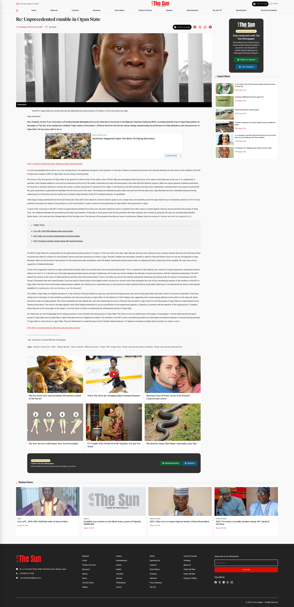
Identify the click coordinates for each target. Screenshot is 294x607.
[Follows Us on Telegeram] (210, 27)
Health (118, 569)
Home (33, 10)
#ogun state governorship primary (168, 347)
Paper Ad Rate (189, 574)
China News (119, 10)
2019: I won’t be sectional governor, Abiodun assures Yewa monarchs (54, 164)
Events (119, 565)
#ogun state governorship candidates (137, 347)
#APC (53, 347)
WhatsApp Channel (172, 463)
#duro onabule (77, 347)
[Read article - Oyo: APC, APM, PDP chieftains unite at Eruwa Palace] (47, 501)
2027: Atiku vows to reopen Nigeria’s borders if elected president (57, 236)
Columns (75, 10)
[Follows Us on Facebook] (194, 27)
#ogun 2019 (105, 347)
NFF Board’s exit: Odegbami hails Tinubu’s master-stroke (253, 148)
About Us (187, 565)
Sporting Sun (241, 10)
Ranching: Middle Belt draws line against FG (249, 97)
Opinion (169, 10)
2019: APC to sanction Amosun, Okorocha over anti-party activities (53, 328)
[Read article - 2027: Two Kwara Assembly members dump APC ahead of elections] (246, 501)
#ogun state (116, 347)
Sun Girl (153, 587)
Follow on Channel (247, 60)
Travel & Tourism (190, 556)
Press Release (156, 583)
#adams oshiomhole (41, 347)
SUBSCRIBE (246, 569)
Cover (84, 560)
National (54, 10)
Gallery (85, 587)
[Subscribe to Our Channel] (224, 582)
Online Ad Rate (189, 569)
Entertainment (192, 10)
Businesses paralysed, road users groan (247, 109)
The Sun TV (217, 10)
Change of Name (190, 578)
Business (96, 10)
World (152, 556)
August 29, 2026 (22, 525)
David (54, 27)
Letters (119, 556)
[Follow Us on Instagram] (232, 582)
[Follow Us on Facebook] (216, 582)
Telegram (191, 463)
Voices (119, 587)
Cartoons (153, 578)
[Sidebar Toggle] (17, 10)
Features (153, 574)
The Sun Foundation (269, 10)
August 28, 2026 (155, 525)
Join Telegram (248, 67)
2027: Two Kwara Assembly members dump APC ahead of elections (58, 241)
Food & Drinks (88, 583)
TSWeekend (121, 583)
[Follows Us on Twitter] (200, 27)
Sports (85, 574)
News (19, 518)
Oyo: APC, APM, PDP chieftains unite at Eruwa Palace (53, 231)
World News (155, 569)
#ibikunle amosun (91, 347)
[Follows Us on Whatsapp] (205, 27)
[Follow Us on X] (220, 582)
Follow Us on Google (262, 3)
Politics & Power (145, 10)
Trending (187, 560)
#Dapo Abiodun (63, 347)
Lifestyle (119, 574)
